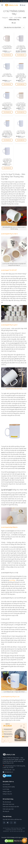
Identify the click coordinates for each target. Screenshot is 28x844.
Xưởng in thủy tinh (7, 794)
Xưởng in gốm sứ (7, 791)
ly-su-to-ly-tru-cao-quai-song (14, 388)
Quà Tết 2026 (6, 784)
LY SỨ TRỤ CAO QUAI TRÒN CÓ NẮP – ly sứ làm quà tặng (7, 106)
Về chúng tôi (6, 811)
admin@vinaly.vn (8, 772)
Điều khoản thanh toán (8, 804)
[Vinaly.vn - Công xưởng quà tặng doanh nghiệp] (11, 5)
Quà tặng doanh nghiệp (9, 786)
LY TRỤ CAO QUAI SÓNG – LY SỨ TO (21, 132)
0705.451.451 (25, 1)
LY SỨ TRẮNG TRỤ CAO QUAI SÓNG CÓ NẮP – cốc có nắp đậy (7, 133)
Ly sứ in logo (6, 789)
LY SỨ (10, 18)
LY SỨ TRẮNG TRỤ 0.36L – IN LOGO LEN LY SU (21, 48)
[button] (2, 5)
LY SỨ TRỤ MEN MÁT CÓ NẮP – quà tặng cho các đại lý (21, 106)
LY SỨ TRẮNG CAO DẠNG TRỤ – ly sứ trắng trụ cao (7, 161)
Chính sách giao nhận (8, 809)
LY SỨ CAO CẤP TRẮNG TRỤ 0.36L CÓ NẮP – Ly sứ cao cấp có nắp (21, 77)
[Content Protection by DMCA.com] (14, 841)
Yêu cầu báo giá (7, 55)
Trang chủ (5, 18)
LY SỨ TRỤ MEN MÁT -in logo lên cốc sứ (7, 47)
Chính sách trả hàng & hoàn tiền (11, 806)
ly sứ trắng (12, 580)
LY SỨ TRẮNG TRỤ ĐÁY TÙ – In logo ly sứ (7, 75)
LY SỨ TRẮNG (17, 18)
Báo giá (23, 5)
